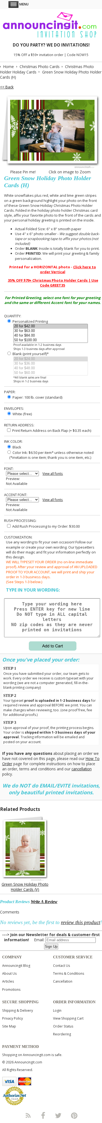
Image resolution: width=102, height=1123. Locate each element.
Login (57, 1010)
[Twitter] (58, 1115)
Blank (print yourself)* (30, 353)
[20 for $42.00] (51, 326)
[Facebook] (43, 1115)
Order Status (63, 1026)
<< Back (7, 87)
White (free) (22, 413)
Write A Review (44, 901)
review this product (80, 922)
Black (16, 447)
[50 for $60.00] (51, 373)
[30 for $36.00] (51, 363)
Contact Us (61, 965)
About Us (9, 973)
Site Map (9, 1026)
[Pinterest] (74, 1115)
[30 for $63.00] (51, 331)
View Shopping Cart (68, 1018)
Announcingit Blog (16, 965)
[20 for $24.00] (51, 359)
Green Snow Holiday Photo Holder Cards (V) (25, 887)
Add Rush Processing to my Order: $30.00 (45, 526)
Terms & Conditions (68, 973)
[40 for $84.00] (51, 335)
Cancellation (62, 981)
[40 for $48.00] (51, 368)
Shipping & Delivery (17, 1010)
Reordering (62, 1034)
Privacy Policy (12, 1018)
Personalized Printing (30, 321)
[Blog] (27, 1115)
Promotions (11, 989)
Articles (8, 981)
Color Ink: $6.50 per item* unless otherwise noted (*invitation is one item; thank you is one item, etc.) (50, 455)
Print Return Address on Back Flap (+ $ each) (51, 430)
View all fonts (52, 474)
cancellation (82, 768)
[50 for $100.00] (51, 340)
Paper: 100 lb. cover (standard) (37, 397)
